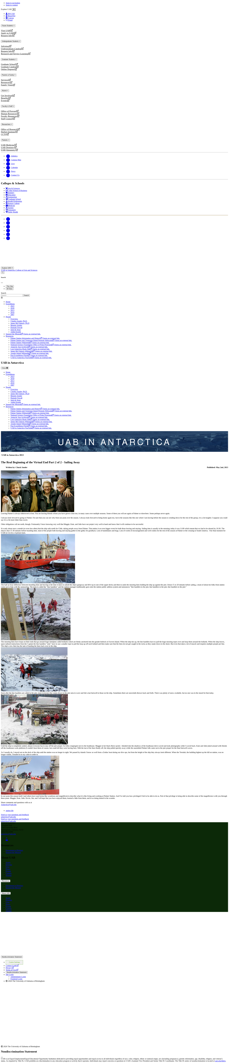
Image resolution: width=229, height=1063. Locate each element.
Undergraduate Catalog (11, 49)
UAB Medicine (7, 145)
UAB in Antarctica (8, 270)
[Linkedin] (8, 238)
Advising (5, 46)
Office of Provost (8, 111)
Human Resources (9, 113)
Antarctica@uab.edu (8, 805)
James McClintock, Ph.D (19, 323)
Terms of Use (12, 970)
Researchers (6, 124)
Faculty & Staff (7, 106)
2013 (12, 310)
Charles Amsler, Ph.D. (18, 321)
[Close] (14, 9)
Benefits (4, 98)
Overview (14, 319)
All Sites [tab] (10, 289)
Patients (5, 140)
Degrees (9, 865)
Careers (8, 873)
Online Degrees (7, 69)
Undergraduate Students (10, 41)
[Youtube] (8, 230)
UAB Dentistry (7, 147)
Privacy (10, 968)
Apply (8, 863)
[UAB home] (114, 266)
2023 (12, 306)
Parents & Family (8, 75)
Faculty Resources (9, 116)
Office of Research (9, 129)
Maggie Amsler (16, 325)
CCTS (4, 134)
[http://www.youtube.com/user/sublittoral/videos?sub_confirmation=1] (7, 840)
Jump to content (12, 5)
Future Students (7, 26)
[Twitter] (8, 223)
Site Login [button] (10, 975)
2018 (12, 308)
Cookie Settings (14, 962)
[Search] (2, 272)
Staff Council (7, 119)
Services (4, 80)
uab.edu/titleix (220, 1061)
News (8, 869)
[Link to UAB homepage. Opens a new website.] (22, 918)
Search (3, 293)
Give (7, 867)
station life (9, 811)
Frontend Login (16, 979)
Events (4, 100)
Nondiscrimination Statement (12, 957)
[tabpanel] (114, 294)
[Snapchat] (8, 234)
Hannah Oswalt (16, 328)
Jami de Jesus (15, 330)
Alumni (4, 90)
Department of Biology (14, 850)
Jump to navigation (13, 3)
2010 (12, 312)
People (8, 317)
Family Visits (7, 85)
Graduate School (8, 64)
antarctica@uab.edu (8, 834)
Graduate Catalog (8, 67)
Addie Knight (15, 332)
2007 (12, 315)
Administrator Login (18, 977)
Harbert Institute (8, 132)
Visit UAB (5, 30)
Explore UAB (6, 268)
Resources (5, 82)
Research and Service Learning (14, 54)
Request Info (6, 35)
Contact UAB (12, 966)
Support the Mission (13, 852)
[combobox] (12, 295)
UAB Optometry (8, 150)
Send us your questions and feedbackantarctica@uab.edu (15, 816)
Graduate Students (8, 59)
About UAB (6, 893)
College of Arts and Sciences (26, 270)
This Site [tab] (10, 286)
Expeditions (10, 304)
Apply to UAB (7, 33)
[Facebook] (8, 219)
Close (4, 368)
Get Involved (6, 95)
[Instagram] (8, 227)
